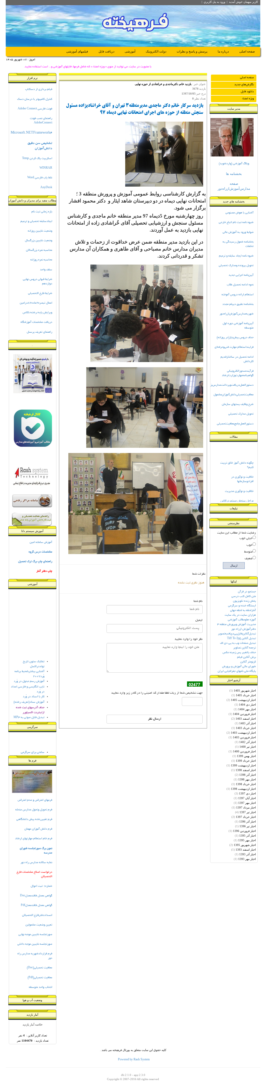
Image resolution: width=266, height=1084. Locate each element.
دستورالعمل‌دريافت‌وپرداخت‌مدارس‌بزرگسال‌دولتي (225, 385)
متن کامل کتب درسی (243, 596)
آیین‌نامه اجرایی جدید (241, 275)
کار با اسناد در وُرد (33, 691)
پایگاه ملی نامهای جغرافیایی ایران (237, 671)
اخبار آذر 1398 (247, 774)
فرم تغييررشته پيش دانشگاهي (34, 819)
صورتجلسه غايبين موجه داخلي (34, 944)
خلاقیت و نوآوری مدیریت (239, 485)
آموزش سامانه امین (41, 542)
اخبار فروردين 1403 (244, 737)
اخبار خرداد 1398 (246, 784)
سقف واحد (46, 269)
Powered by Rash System (134, 1059)
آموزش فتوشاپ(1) (33, 717)
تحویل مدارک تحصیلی (241, 414)
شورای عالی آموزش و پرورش (239, 666)
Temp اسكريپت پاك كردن (37, 158)
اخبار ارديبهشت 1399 (243, 765)
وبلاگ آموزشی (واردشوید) (234, 163)
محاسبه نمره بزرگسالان (39, 250)
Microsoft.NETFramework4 (31, 133)
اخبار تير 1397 (248, 812)
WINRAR (45, 168)
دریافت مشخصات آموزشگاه (36, 322)
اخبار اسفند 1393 (246, 849)
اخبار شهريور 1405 (245, 690)
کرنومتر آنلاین (248, 661)
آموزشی (130, 51)
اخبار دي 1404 (247, 704)
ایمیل (199, 620)
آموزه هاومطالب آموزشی (242, 619)
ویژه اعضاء (248, 98)
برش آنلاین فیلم (246, 657)
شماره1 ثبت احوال (41, 886)
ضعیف (248, 558)
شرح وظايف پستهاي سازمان (238, 404)
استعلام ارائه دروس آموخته (238, 294)
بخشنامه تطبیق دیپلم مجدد (238, 304)
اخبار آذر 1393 (247, 854)
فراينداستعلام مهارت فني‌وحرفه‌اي (234, 347)
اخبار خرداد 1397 (246, 816)
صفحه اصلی (247, 51)
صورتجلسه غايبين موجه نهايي (35, 934)
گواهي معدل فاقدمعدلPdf (36, 905)
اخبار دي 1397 (247, 793)
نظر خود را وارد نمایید (189, 639)
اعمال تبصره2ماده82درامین (36, 303)
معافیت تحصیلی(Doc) (39, 967)
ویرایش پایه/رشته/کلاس (37, 312)
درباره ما (223, 51)
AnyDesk (46, 187)
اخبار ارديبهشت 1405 (243, 699)
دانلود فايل (247, 91)
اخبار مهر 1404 (247, 709)
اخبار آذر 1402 (247, 742)
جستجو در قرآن (247, 591)
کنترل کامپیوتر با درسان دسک (34, 99)
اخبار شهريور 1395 (245, 844)
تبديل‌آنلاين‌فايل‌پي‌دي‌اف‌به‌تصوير (237, 633)
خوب (249, 545)
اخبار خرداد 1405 (246, 695)
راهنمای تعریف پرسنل (39, 332)
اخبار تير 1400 (248, 746)
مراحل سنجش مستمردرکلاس (237, 495)
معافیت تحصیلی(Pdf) (40, 977)
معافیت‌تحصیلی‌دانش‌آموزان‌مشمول (234, 394)
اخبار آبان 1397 (247, 798)
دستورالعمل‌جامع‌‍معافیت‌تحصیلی (235, 423)
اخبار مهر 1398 (247, 779)
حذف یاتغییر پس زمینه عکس (239, 652)
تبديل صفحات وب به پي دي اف (238, 643)
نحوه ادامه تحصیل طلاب (240, 284)
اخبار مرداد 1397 (246, 807)
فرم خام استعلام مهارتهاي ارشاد (33, 838)
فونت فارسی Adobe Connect (35, 108)
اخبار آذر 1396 (247, 821)
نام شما (198, 601)
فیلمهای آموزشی (77, 51)
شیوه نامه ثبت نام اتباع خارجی (236, 222)
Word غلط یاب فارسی (39, 177)
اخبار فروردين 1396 (244, 830)
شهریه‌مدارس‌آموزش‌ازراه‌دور (237, 314)
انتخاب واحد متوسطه (40, 987)
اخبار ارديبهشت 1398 (243, 788)
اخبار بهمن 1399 (246, 756)
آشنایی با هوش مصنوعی (239, 212)
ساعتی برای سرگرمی (32, 746)
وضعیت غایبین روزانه (40, 231)
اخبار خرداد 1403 (246, 728)
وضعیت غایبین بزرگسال (38, 240)
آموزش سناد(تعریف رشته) (29, 696)
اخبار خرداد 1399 (246, 760)
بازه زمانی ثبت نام (41, 211)
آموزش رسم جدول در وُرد (29, 675)
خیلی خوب (246, 538)
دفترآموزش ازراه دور (243, 629)
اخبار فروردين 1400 (244, 751)
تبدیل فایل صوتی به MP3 (29, 711)
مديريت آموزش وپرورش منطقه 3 (236, 624)
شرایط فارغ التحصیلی (40, 293)
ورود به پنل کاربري (214, 1)
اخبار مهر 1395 (247, 840)
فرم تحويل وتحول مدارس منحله (33, 809)
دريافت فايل (106, 51)
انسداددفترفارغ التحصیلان (37, 915)
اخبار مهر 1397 (247, 802)
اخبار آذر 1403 (247, 723)
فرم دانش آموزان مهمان (38, 829)
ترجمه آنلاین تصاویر (244, 647)
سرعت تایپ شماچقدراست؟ (28, 751)
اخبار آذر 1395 (247, 835)
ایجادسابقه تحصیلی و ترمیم (36, 221)
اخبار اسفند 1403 (246, 718)
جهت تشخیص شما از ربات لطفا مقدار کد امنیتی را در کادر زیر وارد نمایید (157, 693)
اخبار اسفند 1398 (246, 770)
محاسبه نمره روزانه (41, 259)
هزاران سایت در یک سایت (240, 615)
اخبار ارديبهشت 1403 (243, 732)
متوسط (248, 552)
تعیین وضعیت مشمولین (38, 925)
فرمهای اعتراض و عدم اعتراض (35, 800)
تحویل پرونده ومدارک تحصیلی (236, 265)
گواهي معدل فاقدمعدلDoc (36, 895)
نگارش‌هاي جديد (244, 84)
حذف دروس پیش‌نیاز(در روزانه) (235, 337)
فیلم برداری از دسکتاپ (38, 89)
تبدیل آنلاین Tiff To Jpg (241, 638)
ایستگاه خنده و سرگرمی (242, 605)
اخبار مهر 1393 (247, 858)
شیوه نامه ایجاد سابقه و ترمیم (236, 256)
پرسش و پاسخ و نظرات (192, 51)
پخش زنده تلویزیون (244, 601)
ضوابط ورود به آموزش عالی (238, 232)
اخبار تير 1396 (248, 826)
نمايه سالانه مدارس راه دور (36, 862)
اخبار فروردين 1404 (244, 713)
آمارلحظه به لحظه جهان (243, 610)
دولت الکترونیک (156, 51)
